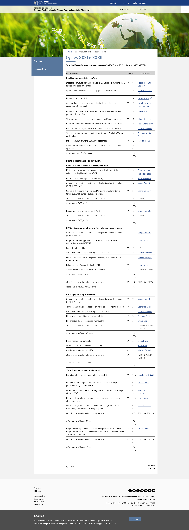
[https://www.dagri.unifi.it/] (45, 3)
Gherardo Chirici (144, 111)
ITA (139, 9)
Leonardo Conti (144, 306)
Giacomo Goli (143, 106)
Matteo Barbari (144, 350)
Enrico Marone (144, 170)
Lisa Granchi (143, 397)
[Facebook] (138, 490)
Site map (37, 488)
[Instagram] (146, 490)
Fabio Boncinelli (144, 178)
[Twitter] (130, 490)
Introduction (40, 68)
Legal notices (39, 499)
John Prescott (144, 374)
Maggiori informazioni (106, 523)
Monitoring (38, 504)
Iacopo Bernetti (144, 183)
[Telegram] (149, 490)
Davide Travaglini (145, 102)
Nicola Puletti (143, 98)
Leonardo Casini (144, 190)
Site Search (124, 9)
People (126, 2)
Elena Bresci (143, 340)
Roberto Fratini (144, 173)
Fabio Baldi (142, 345)
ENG (144, 9)
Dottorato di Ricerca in (62, 9)
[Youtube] (134, 490)
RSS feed (37, 490)
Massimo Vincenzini (142, 392)
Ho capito (135, 519)
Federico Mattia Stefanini (144, 84)
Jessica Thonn (144, 140)
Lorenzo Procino (145, 128)
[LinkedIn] (142, 490)
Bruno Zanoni (143, 382)
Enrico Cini (142, 320)
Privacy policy (39, 496)
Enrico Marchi (144, 240)
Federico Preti (144, 316)
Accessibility (39, 501)
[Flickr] (153, 490)
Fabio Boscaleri (144, 123)
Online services (139, 2)
